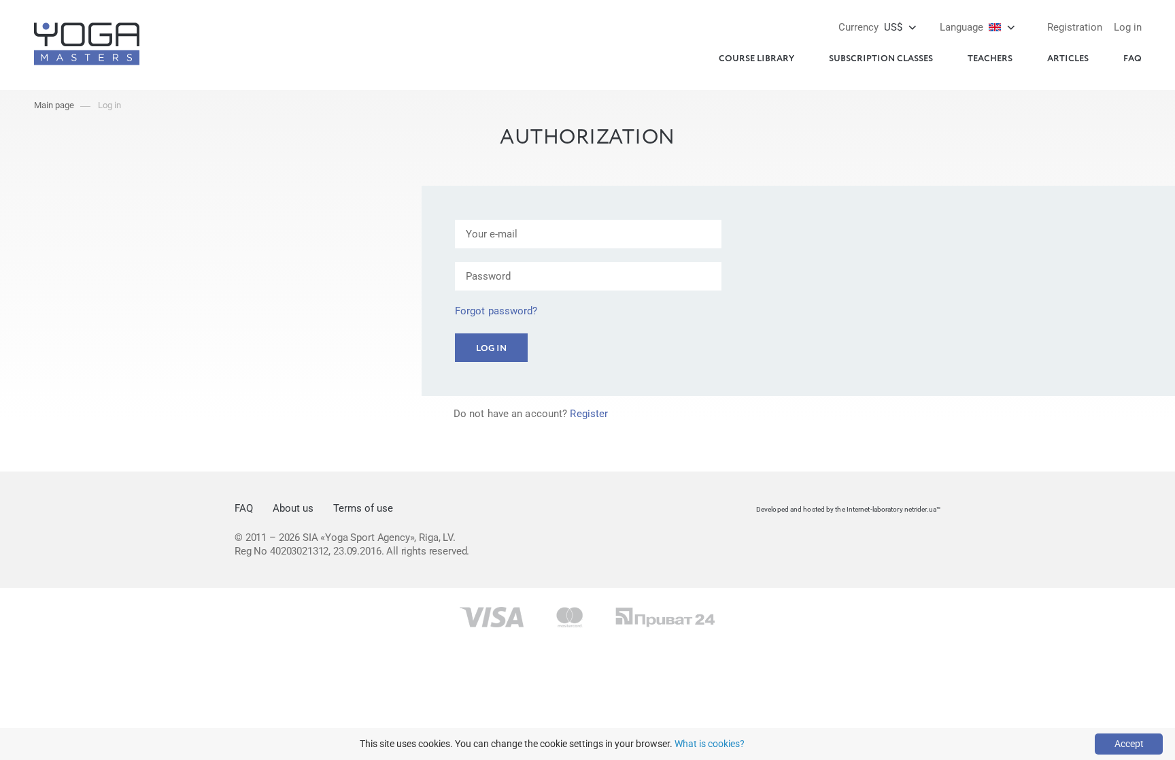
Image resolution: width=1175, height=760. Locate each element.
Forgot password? (496, 311)
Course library (756, 58)
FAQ (1132, 58)
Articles (1068, 58)
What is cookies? (710, 743)
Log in (1128, 27)
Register (589, 414)
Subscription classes (881, 58)
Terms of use (363, 508)
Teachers (990, 58)
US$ (870, 27)
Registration (1074, 27)
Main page (54, 105)
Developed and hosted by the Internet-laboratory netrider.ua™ (848, 509)
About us (293, 508)
